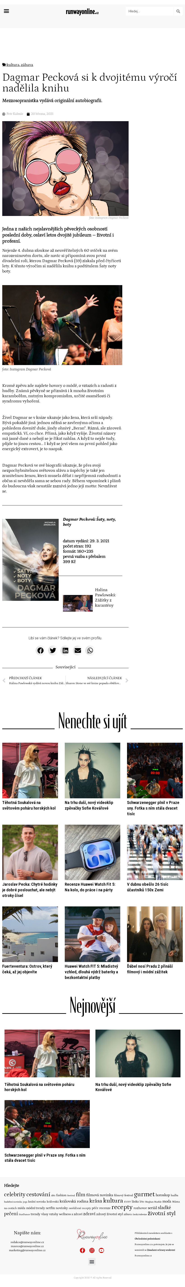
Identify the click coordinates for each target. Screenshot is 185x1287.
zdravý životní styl (109, 1214)
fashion (61, 1195)
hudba (174, 1195)
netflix (50, 1208)
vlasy (44, 1214)
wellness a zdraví (70, 1214)
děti (53, 1195)
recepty (122, 1207)
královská (53, 1201)
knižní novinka (37, 1201)
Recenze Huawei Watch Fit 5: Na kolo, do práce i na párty (90, 887)
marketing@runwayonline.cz (27, 1250)
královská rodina (74, 1201)
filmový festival (123, 1195)
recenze (105, 1208)
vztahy (53, 1214)
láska (135, 1201)
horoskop (163, 1195)
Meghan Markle (153, 1202)
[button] (6, 11)
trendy (35, 1214)
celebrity (14, 1194)
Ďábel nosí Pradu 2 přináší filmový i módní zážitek (150, 969)
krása (95, 1201)
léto (142, 1201)
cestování (38, 1194)
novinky (62, 1208)
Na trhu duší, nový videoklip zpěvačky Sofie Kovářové (89, 805)
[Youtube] (101, 1250)
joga (25, 1202)
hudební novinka (13, 1202)
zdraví (89, 1213)
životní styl (162, 1213)
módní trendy (35, 1208)
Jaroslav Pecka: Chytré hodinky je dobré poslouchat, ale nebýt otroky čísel (29, 890)
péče (95, 1208)
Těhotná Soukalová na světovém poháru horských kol (29, 805)
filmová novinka (99, 1195)
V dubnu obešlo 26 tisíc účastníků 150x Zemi (147, 887)
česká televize (140, 1214)
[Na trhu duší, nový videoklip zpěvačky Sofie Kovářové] (138, 1053)
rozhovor (140, 1208)
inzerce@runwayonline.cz (27, 1246)
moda (166, 1201)
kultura (13, 65)
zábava (27, 65)
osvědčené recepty (80, 1208)
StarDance (24, 1214)
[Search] (178, 11)
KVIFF (127, 1202)
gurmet (144, 1194)
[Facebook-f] (82, 1250)
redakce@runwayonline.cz (27, 1242)
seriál (152, 1208)
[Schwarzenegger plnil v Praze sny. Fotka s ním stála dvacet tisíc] (47, 1123)
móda (21, 1208)
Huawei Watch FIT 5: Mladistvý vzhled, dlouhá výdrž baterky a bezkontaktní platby (91, 972)
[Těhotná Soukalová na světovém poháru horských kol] (47, 1053)
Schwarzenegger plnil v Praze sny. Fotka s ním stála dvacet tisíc (153, 808)
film (80, 1195)
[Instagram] (92, 1250)
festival (71, 1195)
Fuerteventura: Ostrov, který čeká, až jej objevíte (27, 969)
